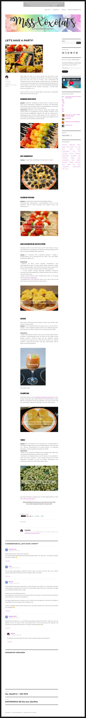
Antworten (8, 560)
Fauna (79, 149)
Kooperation (64, 157)
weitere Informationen (46, 5)
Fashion (71, 149)
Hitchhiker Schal (68, 125)
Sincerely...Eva (12, 549)
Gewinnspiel (64, 153)
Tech (74, 164)
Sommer (7, 86)
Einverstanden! (54, 5)
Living (79, 157)
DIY (76, 146)
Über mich (47, 9)
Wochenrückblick (76, 166)
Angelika (7, 79)
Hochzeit (71, 153)
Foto (79, 151)
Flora (74, 151)
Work (63, 168)
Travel (79, 164)
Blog (68, 146)
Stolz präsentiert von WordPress (30, 712)
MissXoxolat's (8, 712)
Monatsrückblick (65, 160)
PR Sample (64, 162)
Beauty (63, 146)
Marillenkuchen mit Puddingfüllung (72, 121)
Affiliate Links (72, 144)
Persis (10, 566)
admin (12, 633)
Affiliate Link (7, 84)
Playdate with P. (13, 616)
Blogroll (64, 9)
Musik (73, 160)
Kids (79, 155)
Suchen (63, 41)
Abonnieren (65, 71)
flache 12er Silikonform (31, 277)
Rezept (14, 84)
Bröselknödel (68, 118)
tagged (68, 164)
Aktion (79, 144)
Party (12, 84)
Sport (63, 164)
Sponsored (78, 162)
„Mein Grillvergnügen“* (29, 498)
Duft (79, 146)
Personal (78, 160)
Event (63, 149)
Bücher (72, 146)
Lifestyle (72, 157)
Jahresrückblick (65, 155)
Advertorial (64, 144)
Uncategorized (65, 166)
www (67, 168)
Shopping (71, 162)
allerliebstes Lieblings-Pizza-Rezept (44, 397)
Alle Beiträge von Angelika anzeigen (32, 533)
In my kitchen (8, 83)
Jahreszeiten (73, 155)
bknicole (11, 581)
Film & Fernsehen (65, 151)
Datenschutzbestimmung (74, 9)
